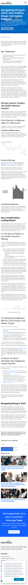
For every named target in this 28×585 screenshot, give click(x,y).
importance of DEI (5, 284)
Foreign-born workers (8, 329)
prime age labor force (16, 375)
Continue (19, 579)
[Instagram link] (1, 581)
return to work (10, 382)
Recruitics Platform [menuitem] (5, 556)
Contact (24, 432)
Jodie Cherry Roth (7, 37)
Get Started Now (14, 532)
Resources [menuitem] (3, 560)
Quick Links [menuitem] (4, 554)
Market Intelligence (7, 28)
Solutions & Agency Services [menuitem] (7, 558)
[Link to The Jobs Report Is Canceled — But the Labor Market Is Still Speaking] (14, 493)
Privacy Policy (21, 576)
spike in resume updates (11, 163)
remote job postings (13, 370)
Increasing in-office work (8, 372)
